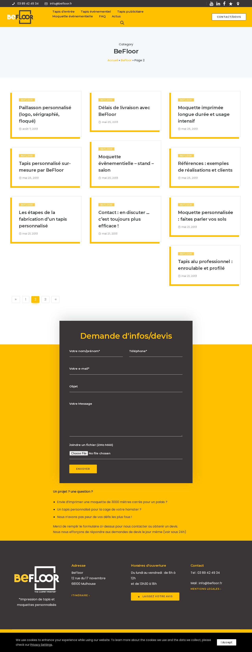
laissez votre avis (158, 596)
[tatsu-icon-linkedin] (218, 3)
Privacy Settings (41, 645)
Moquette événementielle (72, 16)
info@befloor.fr (61, 3)
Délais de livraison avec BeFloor (124, 111)
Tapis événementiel (96, 11)
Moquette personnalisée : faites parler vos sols (205, 216)
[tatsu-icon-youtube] (211, 3)
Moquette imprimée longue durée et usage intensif (203, 114)
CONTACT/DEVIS (229, 16)
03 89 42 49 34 (28, 3)
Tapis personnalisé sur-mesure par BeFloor (45, 167)
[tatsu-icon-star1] (231, 3)
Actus (116, 16)
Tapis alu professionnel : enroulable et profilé (205, 265)
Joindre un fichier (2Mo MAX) (91, 445)
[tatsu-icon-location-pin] (238, 3)
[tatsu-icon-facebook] (224, 3)
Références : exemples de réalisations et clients (205, 167)
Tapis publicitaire (130, 11)
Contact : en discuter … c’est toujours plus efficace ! (123, 219)
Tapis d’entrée (63, 11)
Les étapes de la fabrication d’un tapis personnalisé (43, 219)
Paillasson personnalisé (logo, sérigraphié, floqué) (45, 114)
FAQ (102, 16)
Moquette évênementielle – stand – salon (126, 163)
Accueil (112, 60)
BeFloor (126, 60)
